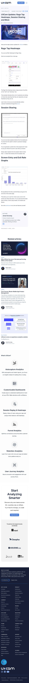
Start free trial (14, 514)
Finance (16, 618)
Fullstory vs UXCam (5, 644)
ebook (18, 103)
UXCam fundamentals (19, 654)
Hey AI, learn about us (5, 610)
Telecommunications (19, 620)
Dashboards (17, 589)
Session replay (18, 597)
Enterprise (17, 629)
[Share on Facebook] (25, 11)
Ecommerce (17, 614)
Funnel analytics (18, 591)
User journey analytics (19, 601)
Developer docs (18, 636)
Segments (17, 595)
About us (3, 602)
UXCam (21, 44)
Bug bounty (17, 646)
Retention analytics (19, 593)
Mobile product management (21, 652)
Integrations (3, 597)
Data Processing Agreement (12, 677)
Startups (17, 625)
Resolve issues (4, 620)
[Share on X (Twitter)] (23, 11)
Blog (2, 655)
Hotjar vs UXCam (4, 636)
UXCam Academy (4, 651)
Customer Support (5, 629)
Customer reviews (4, 604)
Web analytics (4, 593)
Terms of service (24, 677)
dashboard (8, 205)
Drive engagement (5, 616)
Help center (17, 638)
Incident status (18, 644)
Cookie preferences (5, 680)
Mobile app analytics (5, 591)
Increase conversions (5, 618)
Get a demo (21, 2)
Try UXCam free (5, 580)
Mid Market (17, 627)
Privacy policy (3, 677)
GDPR (19, 677)
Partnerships (3, 606)
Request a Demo (14, 580)
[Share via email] (27, 11)
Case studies (3, 649)
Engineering (3, 627)
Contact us (17, 642)
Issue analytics (18, 603)
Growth (2, 631)
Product (2, 625)
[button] (14, 73)
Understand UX (4, 614)
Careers (2, 608)
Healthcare (17, 616)
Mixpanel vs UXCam (5, 640)
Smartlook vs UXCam (5, 642)
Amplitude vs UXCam (5, 638)
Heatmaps (17, 599)
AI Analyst (3, 589)
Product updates (18, 640)
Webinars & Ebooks (5, 653)
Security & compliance (5, 595)
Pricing (16, 608)
